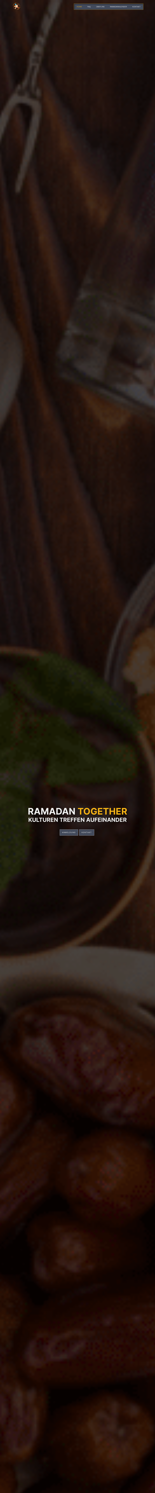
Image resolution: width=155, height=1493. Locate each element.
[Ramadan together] (16, 6)
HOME (79, 6)
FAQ (89, 6)
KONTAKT (136, 6)
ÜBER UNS (100, 6)
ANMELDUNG (69, 832)
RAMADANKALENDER (118, 6)
